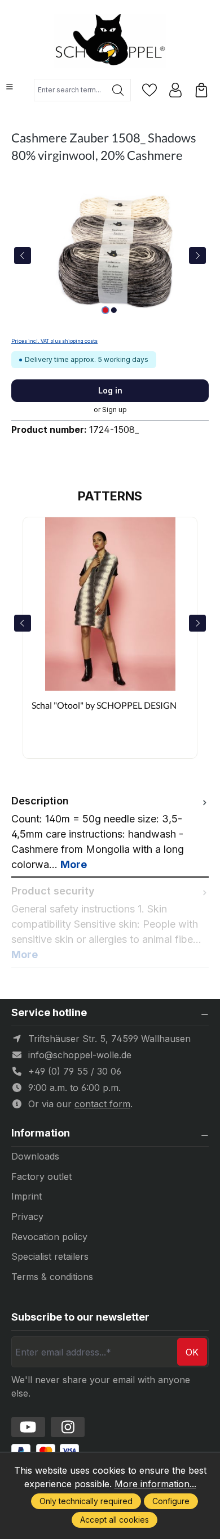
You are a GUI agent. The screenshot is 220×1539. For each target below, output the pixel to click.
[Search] (118, 90)
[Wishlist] (149, 90)
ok (192, 1352)
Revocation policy (49, 1236)
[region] (110, 255)
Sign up (114, 409)
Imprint (26, 1196)
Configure (171, 1501)
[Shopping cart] (201, 90)
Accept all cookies (114, 1519)
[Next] (197, 255)
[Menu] (10, 87)
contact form (102, 1103)
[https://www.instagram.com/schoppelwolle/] (68, 1427)
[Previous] (22, 255)
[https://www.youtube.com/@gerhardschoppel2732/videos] (28, 1427)
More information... (155, 1483)
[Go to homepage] (110, 41)
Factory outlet (41, 1176)
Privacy (27, 1216)
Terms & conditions (52, 1276)
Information (40, 1133)
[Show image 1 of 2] (105, 310)
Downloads (35, 1156)
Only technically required (86, 1501)
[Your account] (175, 90)
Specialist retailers (50, 1256)
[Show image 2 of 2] (114, 310)
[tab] (110, 832)
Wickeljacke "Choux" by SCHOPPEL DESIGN (101, 711)
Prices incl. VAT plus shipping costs (54, 341)
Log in (110, 390)
